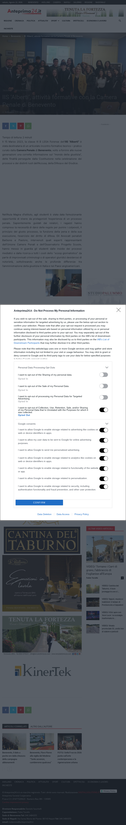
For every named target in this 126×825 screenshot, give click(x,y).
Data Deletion (44, 514)
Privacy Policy (81, 514)
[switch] (103, 374)
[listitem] (63, 367)
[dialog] (63, 412)
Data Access (63, 514)
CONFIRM (39, 502)
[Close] (119, 311)
